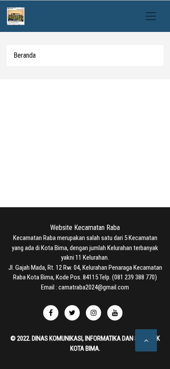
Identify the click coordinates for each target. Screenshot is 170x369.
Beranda (25, 55)
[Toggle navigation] (151, 16)
